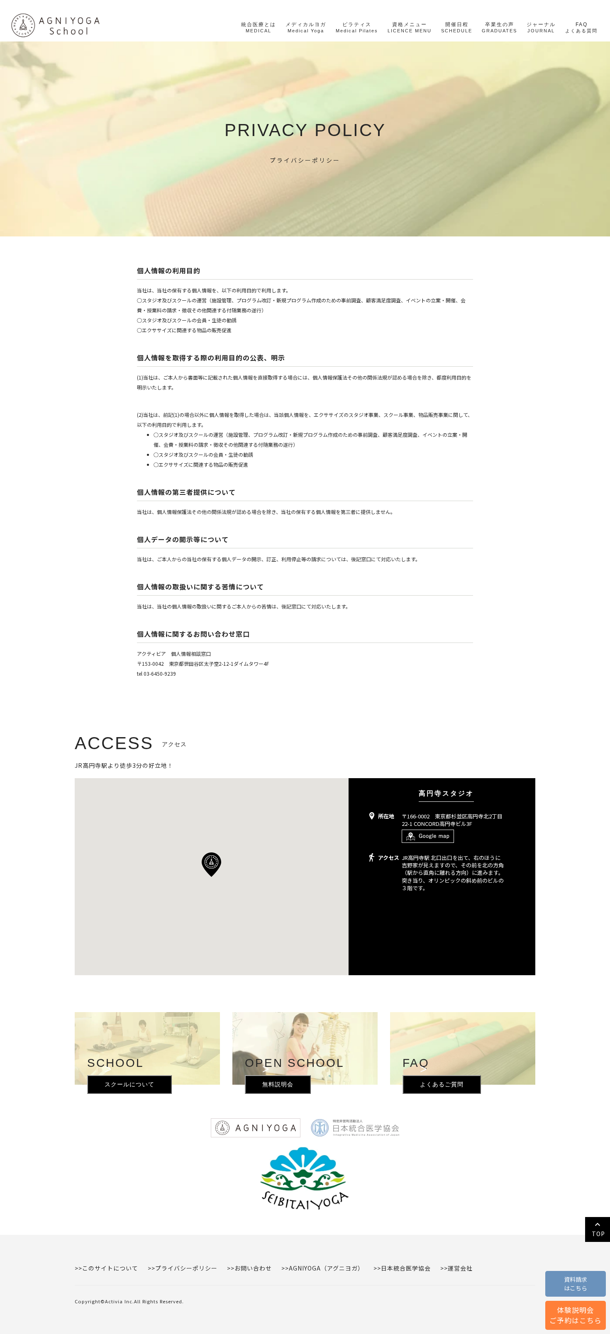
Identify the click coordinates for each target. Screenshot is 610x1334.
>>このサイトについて (106, 1268)
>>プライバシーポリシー (182, 1268)
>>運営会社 (456, 1268)
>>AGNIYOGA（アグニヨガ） (322, 1268)
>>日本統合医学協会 (402, 1268)
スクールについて (129, 1081)
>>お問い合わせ (249, 1268)
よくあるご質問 (442, 1081)
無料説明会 (277, 1081)
